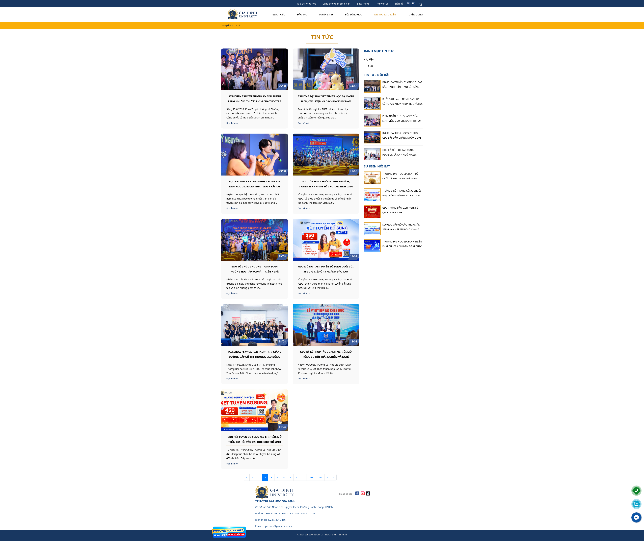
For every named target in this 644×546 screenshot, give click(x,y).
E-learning (363, 3)
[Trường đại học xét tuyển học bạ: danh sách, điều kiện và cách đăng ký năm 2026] (326, 69)
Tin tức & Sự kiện (385, 14)
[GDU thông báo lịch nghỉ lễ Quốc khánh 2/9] (372, 211)
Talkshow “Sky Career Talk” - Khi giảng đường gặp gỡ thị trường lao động (254, 354)
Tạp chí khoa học (306, 3)
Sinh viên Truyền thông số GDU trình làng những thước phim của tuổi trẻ (254, 98)
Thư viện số (381, 3)
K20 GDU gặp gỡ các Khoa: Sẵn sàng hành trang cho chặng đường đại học (401, 228)
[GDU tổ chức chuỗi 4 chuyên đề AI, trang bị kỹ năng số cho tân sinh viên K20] (326, 154)
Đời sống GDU (353, 14)
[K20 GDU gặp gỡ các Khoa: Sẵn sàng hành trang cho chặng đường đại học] (372, 228)
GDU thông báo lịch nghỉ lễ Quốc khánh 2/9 (400, 210)
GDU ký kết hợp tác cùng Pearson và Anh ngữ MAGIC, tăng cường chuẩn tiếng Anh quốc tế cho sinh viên (401, 153)
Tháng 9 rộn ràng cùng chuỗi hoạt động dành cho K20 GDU (401, 193)
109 (320, 477)
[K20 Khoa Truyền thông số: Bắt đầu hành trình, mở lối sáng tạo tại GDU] (372, 86)
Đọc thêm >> (232, 123)
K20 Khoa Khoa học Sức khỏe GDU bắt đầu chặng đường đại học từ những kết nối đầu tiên (402, 136)
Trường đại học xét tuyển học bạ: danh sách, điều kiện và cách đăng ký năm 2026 (326, 98)
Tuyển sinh (326, 14)
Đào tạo (302, 14)
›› (333, 477)
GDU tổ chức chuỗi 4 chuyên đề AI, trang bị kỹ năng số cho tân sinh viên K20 (326, 184)
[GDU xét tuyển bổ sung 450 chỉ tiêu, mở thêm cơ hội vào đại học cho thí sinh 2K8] (254, 410)
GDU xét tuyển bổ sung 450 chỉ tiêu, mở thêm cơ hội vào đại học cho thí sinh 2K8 (254, 439)
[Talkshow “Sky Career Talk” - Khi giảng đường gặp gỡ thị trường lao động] (254, 325)
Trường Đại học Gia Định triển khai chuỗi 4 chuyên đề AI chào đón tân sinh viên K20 (402, 245)
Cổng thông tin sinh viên (336, 3)
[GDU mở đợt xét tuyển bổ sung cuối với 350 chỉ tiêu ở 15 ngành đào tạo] (326, 240)
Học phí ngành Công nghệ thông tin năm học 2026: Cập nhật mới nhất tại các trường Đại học (254, 184)
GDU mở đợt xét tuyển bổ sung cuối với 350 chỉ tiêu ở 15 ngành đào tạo (326, 269)
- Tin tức (368, 65)
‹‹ (252, 477)
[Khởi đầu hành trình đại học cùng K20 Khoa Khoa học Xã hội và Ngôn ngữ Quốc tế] (372, 103)
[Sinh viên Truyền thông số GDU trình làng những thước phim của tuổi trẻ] (254, 69)
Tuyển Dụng (415, 14)
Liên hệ (399, 3)
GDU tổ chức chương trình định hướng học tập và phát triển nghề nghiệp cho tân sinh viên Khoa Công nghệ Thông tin (254, 269)
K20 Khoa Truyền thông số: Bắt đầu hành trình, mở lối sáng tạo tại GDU (402, 85)
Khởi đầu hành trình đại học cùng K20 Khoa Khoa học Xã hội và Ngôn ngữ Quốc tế (402, 102)
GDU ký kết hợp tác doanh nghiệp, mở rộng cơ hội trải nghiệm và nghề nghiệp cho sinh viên (326, 354)
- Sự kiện (369, 59)
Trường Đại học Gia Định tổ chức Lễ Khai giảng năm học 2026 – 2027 (400, 177)
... (303, 477)
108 (311, 477)
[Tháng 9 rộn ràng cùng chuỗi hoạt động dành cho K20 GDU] (372, 194)
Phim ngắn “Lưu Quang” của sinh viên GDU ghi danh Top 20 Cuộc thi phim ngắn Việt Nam (401, 119)
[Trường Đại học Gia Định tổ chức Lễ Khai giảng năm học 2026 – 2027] (372, 177)
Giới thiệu (279, 14)
